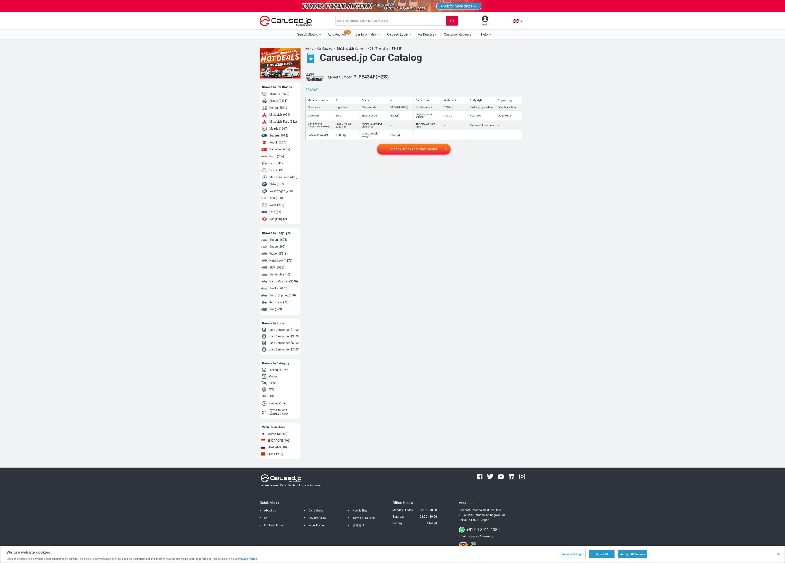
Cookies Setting (274, 525)
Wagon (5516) (278, 253)
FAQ (266, 517)
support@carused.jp (481, 536)
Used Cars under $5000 (284, 343)
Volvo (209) (276, 205)
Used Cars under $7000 (284, 349)
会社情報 (358, 525)
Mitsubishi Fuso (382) (283, 121)
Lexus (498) (277, 170)
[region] (392, 554)
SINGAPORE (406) (278, 440)
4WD (272, 389)
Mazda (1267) (278, 128)
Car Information (366, 34)
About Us (270, 510)
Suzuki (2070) (278, 142)
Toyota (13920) (279, 93)
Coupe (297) (277, 246)
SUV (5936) (276, 267)
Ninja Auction (316, 525)
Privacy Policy (317, 517)
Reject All (601, 553)
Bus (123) (275, 309)
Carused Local (397, 34)
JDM (272, 396)
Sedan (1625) (278, 239)
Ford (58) (275, 212)
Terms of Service (364, 517)
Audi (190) (276, 198)
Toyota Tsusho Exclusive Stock (278, 412)
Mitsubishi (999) (279, 114)
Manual (273, 376)
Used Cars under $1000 (284, 329)
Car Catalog (316, 510)
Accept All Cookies (632, 553)
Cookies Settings (572, 553)
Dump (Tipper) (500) (282, 295)
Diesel (272, 383)
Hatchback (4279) (280, 260)
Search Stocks (307, 34)
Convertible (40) (279, 274)
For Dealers (425, 34)
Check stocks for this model (414, 149)
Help (484, 34)
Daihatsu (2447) (279, 149)
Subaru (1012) (278, 135)
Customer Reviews (457, 34)
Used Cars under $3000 (284, 336)
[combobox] (390, 21)
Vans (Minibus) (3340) (283, 281)
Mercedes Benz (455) (283, 177)
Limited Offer (277, 403)
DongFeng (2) (278, 218)
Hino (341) (276, 163)
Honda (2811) (278, 107)
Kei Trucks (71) (278, 302)
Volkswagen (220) (281, 191)
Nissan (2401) (278, 100)
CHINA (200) (275, 454)
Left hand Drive (278, 370)
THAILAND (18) (277, 447)
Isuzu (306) (276, 156)
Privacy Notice (247, 558)
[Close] (778, 554)
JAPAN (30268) (277, 433)
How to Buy (360, 510)
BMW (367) (276, 184)
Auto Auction (339, 33)
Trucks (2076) (278, 288)
